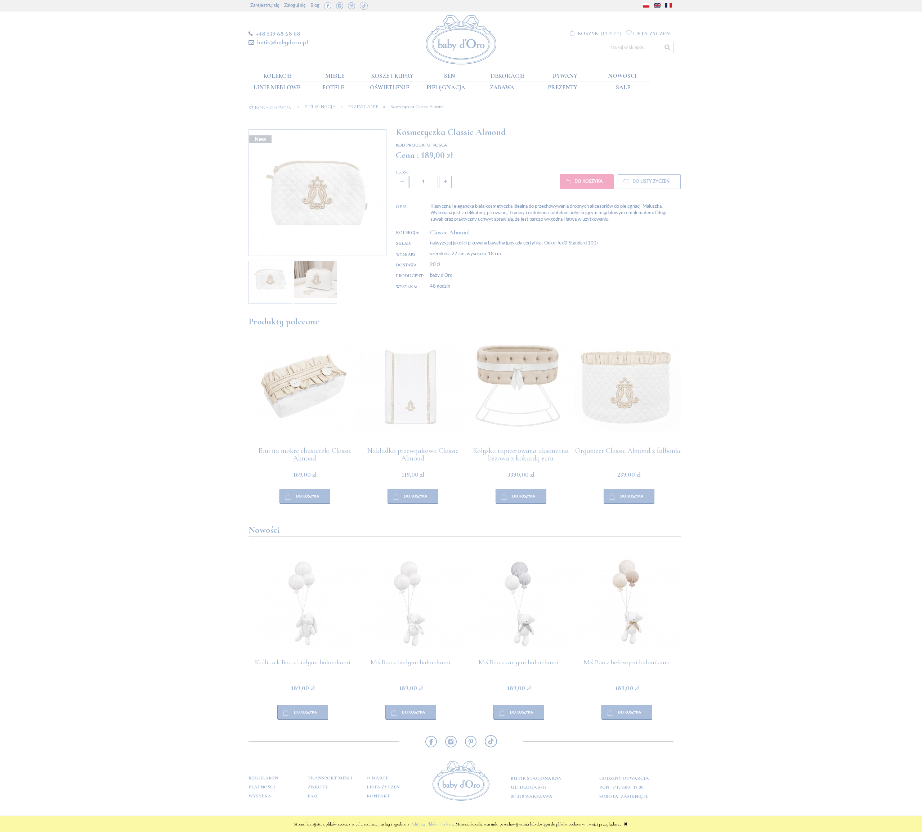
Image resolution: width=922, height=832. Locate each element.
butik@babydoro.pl (282, 42)
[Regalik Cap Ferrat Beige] (303, 393)
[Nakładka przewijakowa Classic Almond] (519, 393)
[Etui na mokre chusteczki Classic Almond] (411, 393)
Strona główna (272, 108)
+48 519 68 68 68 (278, 33)
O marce (377, 778)
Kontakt (378, 796)
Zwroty (318, 787)
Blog (314, 5)
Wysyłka (260, 796)
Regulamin (263, 778)
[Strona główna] (461, 38)
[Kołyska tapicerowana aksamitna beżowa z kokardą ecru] (627, 393)
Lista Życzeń (383, 787)
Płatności (262, 787)
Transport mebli (330, 778)
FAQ (312, 796)
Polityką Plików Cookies (431, 824)
